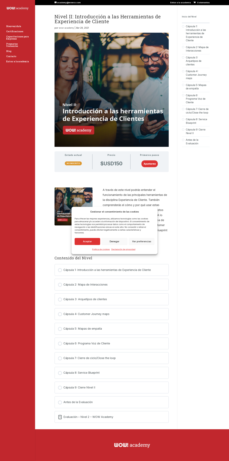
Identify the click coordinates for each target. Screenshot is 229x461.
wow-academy (66, 27)
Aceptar (87, 241)
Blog (8, 51)
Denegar (114, 241)
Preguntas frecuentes (12, 45)
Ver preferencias (141, 241)
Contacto (11, 56)
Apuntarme (150, 164)
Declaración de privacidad (123, 249)
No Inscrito (73, 163)
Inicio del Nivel (189, 16)
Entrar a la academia (180, 3)
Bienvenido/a (13, 26)
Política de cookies (101, 249)
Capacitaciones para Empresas (17, 37)
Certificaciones (14, 31)
